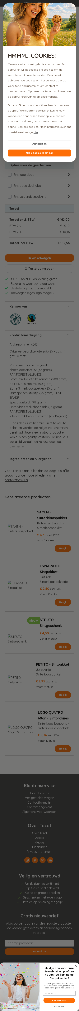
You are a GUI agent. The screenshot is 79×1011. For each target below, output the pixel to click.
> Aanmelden (59, 1000)
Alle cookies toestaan (39, 152)
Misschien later (59, 1006)
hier (36, 132)
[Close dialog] (76, 966)
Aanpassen (39, 143)
